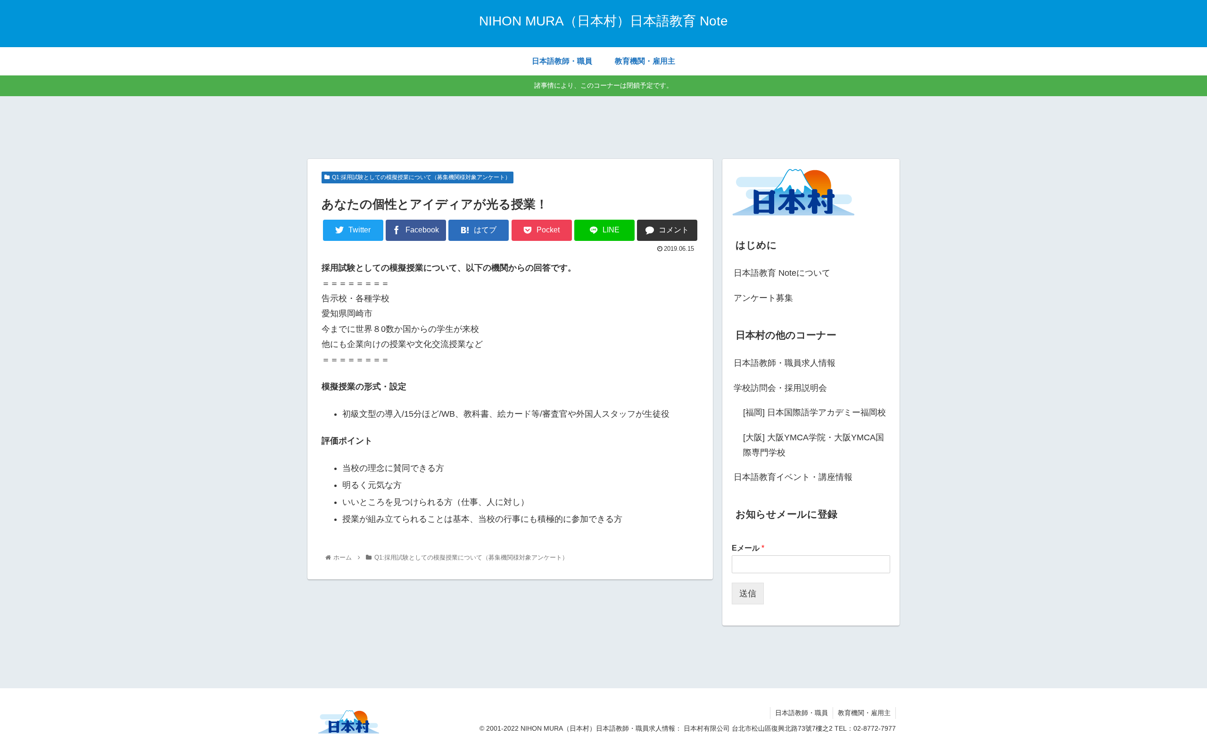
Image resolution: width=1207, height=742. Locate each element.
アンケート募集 (763, 298)
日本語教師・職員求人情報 (784, 363)
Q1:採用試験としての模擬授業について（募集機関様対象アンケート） (421, 177)
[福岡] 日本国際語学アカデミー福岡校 (814, 412)
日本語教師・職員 (801, 713)
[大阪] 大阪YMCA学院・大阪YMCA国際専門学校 (813, 445)
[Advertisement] (603, 126)
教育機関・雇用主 (864, 713)
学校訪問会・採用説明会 (780, 388)
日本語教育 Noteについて (782, 273)
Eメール (748, 548)
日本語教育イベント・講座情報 (793, 477)
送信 (747, 593)
